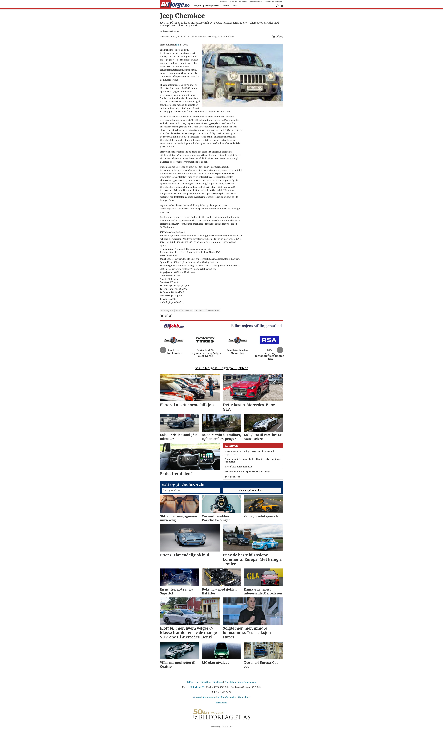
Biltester (226, 6)
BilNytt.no (233, 1)
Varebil (234, 6)
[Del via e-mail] (281, 36)
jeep (178, 311)
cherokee (187, 311)
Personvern (221, 702)
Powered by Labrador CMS (221, 726)
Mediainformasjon (227, 697)
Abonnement (209, 697)
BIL (178, 45)
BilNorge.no (193, 682)
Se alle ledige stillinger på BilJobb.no (221, 368)
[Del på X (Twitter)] (277, 36)
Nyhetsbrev (244, 697)
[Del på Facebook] (273, 36)
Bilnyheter (197, 6)
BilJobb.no (243, 1)
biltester (200, 311)
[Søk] (277, 5)
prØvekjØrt (167, 311)
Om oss (197, 697)
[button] (163, 350)
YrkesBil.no (223, 1)
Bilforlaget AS (197, 687)
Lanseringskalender (212, 6)
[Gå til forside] (175, 4)
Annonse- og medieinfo (273, 1)
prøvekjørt (213, 311)
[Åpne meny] (282, 6)
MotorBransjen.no (256, 1)
